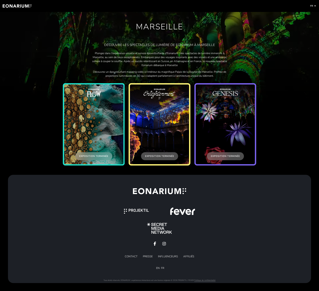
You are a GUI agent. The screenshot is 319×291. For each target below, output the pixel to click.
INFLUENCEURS (168, 256)
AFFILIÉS (188, 256)
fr (311, 5)
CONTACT (131, 256)
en (158, 268)
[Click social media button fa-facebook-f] (155, 244)
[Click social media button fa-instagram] (164, 244)
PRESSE (148, 256)
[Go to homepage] (17, 6)
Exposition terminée (93, 156)
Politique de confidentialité (204, 280)
